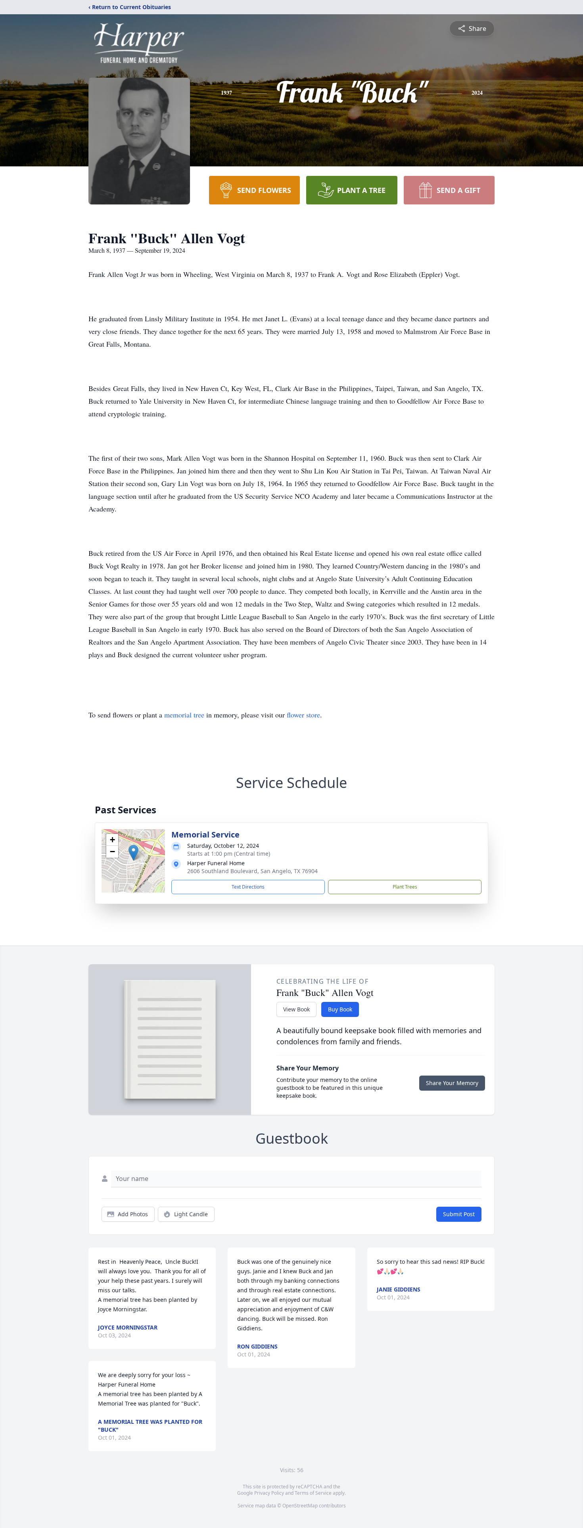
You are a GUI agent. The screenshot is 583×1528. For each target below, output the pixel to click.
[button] (133, 853)
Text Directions (248, 886)
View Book (296, 1009)
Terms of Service (313, 1493)
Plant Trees (405, 886)
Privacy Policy (269, 1493)
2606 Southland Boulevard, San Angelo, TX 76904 (252, 871)
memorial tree (184, 714)
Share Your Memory (452, 1083)
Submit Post (459, 1214)
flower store (303, 714)
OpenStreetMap (300, 1505)
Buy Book (340, 1009)
